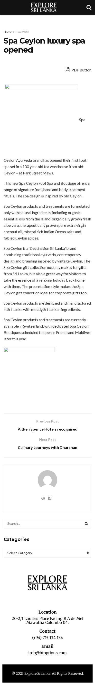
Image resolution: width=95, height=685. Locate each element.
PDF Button (81, 70)
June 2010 (22, 32)
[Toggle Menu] (6, 19)
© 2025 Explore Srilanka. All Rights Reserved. (47, 673)
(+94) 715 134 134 (47, 637)
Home (8, 32)
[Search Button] (86, 523)
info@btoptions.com (47, 652)
